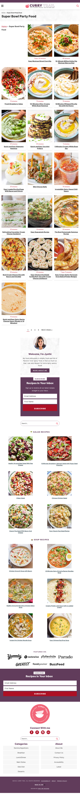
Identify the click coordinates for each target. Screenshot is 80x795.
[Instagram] (43, 732)
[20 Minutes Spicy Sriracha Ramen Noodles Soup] (59, 567)
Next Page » (46, 330)
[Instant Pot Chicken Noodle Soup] (20, 637)
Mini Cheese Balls (40, 187)
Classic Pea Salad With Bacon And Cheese (20, 531)
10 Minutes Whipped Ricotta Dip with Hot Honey (66, 105)
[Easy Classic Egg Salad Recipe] (59, 527)
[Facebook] (31, 732)
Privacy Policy (59, 757)
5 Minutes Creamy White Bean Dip (66, 147)
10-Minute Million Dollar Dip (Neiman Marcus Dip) (66, 62)
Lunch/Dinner (21, 757)
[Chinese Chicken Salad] (59, 494)
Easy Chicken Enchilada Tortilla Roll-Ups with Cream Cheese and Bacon (40, 276)
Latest (59, 767)
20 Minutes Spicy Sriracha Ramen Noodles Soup (59, 572)
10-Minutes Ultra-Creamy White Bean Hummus (40, 105)
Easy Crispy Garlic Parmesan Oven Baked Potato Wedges (66, 276)
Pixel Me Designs (43, 788)
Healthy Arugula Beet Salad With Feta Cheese (20, 464)
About (54, 781)
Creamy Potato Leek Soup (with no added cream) (59, 606)
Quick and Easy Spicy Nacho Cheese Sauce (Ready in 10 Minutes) (14, 321)
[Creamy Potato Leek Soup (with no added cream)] (59, 602)
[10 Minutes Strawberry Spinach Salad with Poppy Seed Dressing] (59, 460)
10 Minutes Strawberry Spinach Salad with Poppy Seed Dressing (59, 464)
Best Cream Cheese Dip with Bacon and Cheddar (14, 276)
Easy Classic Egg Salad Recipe (59, 531)
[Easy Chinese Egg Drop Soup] (59, 637)
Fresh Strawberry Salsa (14, 104)
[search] (77, 6)
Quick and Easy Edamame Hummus (14, 147)
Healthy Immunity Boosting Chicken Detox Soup (21, 606)
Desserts (21, 772)
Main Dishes (21, 762)
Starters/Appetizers (21, 748)
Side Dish (21, 767)
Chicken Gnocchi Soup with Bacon (20, 571)
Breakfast (21, 753)
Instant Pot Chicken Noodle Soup (21, 640)
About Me (59, 748)
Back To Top (39, 784)
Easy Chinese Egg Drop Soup (59, 640)
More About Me (40, 370)
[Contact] (48, 732)
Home (3, 13)
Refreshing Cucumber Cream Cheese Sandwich (13, 233)
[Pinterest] (37, 732)
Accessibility (59, 762)
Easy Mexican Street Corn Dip (40, 61)
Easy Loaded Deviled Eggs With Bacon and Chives (14, 190)
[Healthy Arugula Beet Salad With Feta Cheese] (20, 460)
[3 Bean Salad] (20, 494)
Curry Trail (40, 6)
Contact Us (59, 753)
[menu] (2, 6)
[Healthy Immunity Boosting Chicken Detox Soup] (20, 602)
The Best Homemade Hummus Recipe (66, 233)
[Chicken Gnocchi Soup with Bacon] (20, 567)
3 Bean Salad (20, 498)
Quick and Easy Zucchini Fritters (39, 147)
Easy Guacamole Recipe (40, 232)
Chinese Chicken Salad (59, 498)
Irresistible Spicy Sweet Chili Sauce (66, 190)
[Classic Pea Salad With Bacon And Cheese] (20, 527)
